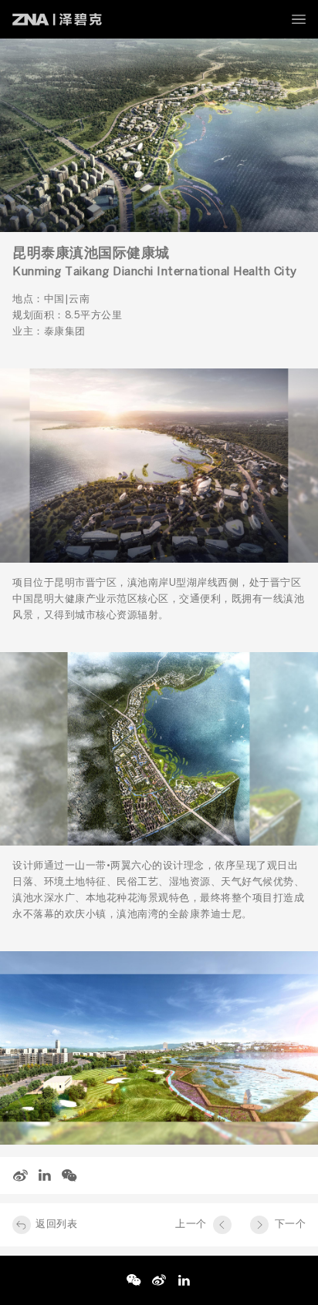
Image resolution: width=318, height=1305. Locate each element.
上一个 (191, 1224)
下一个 (290, 1224)
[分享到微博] (20, 1175)
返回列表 (56, 1224)
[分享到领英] (44, 1175)
